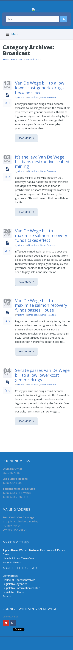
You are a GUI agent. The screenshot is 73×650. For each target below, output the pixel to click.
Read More (25, 138)
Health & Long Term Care (18, 558)
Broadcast (16, 59)
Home (6, 59)
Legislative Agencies (15, 584)
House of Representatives (19, 579)
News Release (31, 59)
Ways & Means (12, 562)
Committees (10, 575)
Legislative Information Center (21, 588)
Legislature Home (14, 592)
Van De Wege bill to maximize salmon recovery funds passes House (41, 305)
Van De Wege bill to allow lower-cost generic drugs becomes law (39, 87)
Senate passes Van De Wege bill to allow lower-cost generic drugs (42, 375)
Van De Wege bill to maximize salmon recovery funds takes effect (41, 235)
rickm (21, 97)
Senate (7, 596)
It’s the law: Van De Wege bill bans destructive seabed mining (42, 161)
